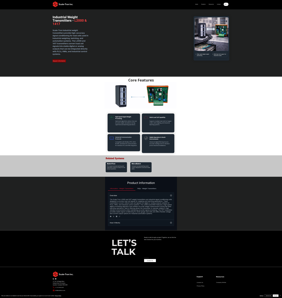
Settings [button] (261, 295)
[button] (203, 4)
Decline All (268, 295)
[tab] (121, 188)
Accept (275, 295)
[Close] (280, 295)
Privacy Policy (58, 295)
